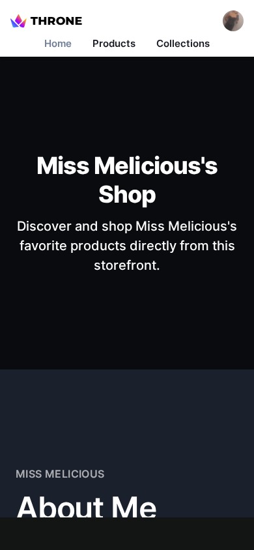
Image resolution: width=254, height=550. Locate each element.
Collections (183, 43)
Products (113, 43)
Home (58, 43)
